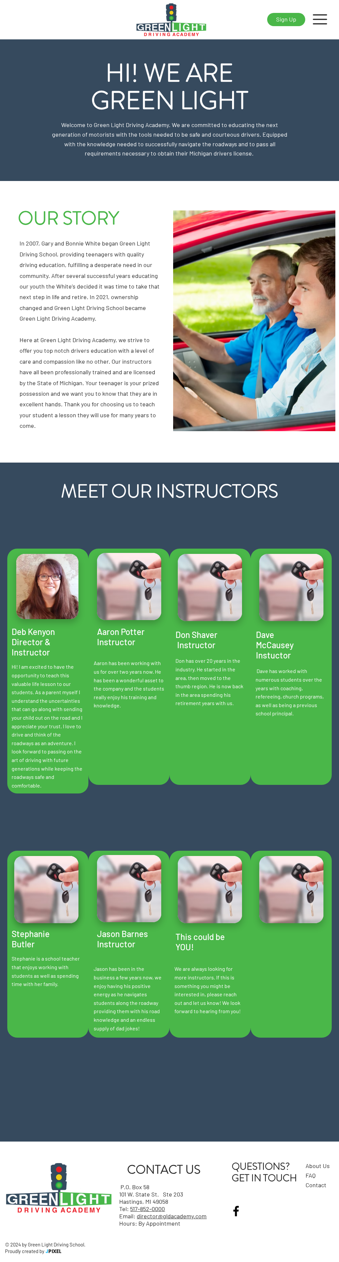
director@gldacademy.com (172, 1216)
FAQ (310, 1175)
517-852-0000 (147, 1208)
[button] (320, 19)
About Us (318, 1165)
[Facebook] (236, 1211)
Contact (316, 1185)
